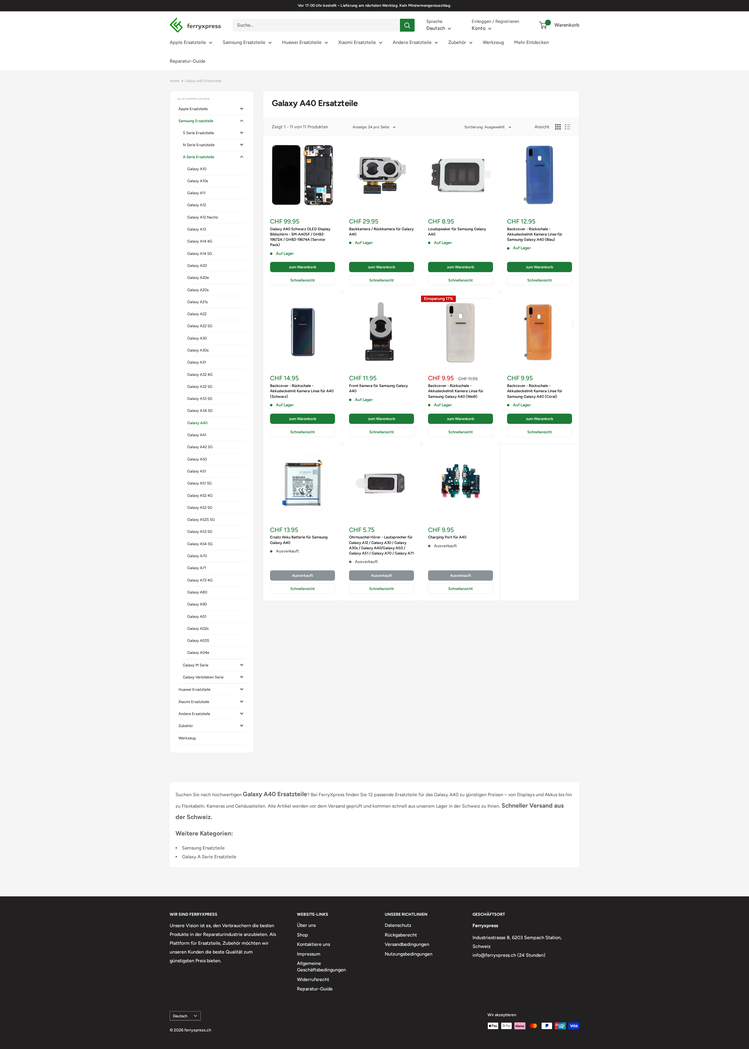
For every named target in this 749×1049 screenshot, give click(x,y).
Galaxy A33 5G (199, 398)
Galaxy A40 (197, 423)
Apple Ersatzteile (188, 42)
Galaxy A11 (196, 193)
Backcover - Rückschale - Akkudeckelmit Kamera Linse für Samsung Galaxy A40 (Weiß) (455, 390)
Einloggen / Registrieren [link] (495, 21)
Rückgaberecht (401, 935)
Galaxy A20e (198, 277)
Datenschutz (398, 925)
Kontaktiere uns (313, 944)
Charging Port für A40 (447, 537)
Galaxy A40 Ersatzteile (203, 81)
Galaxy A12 (196, 205)
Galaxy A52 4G (200, 495)
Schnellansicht (302, 280)
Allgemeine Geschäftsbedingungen (321, 967)
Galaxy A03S (198, 640)
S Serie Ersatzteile (198, 133)
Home (174, 81)
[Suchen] (407, 25)
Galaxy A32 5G (199, 386)
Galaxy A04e (198, 652)
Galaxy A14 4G (199, 241)
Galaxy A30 (197, 338)
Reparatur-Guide (187, 61)
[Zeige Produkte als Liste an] (567, 126)
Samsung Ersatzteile (244, 42)
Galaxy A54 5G (200, 544)
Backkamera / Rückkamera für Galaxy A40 (381, 231)
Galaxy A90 (197, 604)
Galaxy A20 (197, 265)
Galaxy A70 (197, 556)
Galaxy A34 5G (200, 410)
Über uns (306, 925)
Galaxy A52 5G (199, 507)
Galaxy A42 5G (200, 447)
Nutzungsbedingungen (408, 954)
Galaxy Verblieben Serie (203, 677)
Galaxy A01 (196, 616)
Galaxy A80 (197, 592)
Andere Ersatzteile (412, 42)
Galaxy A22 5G (199, 326)
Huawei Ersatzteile (302, 42)
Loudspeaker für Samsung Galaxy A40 (457, 231)
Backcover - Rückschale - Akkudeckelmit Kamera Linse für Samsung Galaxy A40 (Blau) (534, 234)
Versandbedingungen (407, 944)
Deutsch (180, 1016)
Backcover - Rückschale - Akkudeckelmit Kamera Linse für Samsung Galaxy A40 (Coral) (534, 390)
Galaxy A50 (197, 459)
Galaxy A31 (196, 362)
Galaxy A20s (198, 290)
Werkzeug (493, 42)
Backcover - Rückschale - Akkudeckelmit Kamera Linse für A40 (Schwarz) (302, 390)
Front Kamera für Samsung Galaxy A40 (378, 388)
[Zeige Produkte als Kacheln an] (558, 126)
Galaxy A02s (198, 628)
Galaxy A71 (196, 568)
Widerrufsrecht (313, 979)
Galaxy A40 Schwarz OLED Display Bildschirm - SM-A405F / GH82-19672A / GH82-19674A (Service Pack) (300, 237)
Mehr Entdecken (531, 42)
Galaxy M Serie (195, 665)
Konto (479, 28)
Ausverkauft (302, 575)
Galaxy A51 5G (199, 483)
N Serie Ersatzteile (198, 145)
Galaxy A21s (197, 302)
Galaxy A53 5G (199, 531)
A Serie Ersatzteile (198, 157)
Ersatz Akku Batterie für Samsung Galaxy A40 (299, 540)
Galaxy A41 (196, 435)
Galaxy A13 (196, 229)
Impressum (308, 954)
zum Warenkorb (302, 267)
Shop (302, 935)
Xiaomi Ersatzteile (357, 42)
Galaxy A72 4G (200, 580)
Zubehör (457, 42)
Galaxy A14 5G (199, 253)
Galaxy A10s (197, 181)
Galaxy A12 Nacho (202, 217)
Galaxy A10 (196, 169)
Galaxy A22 (197, 314)
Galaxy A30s (198, 350)
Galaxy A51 (196, 471)
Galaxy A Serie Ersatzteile (209, 856)
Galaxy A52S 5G (201, 519)
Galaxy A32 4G (200, 374)
